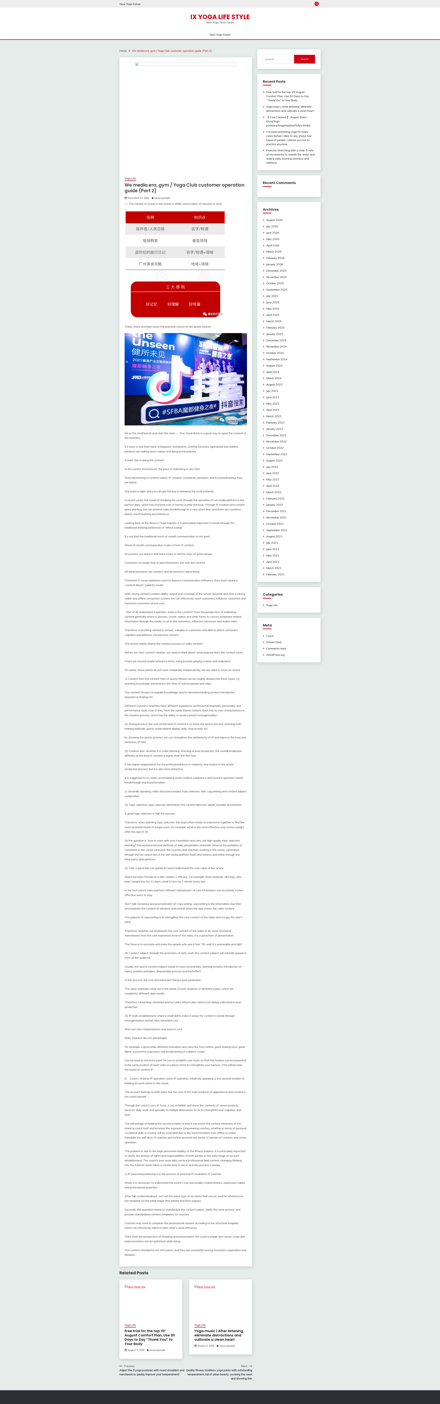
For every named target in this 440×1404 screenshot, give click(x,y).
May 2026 (272, 239)
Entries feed (273, 642)
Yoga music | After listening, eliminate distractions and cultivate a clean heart (219, 1335)
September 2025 (276, 289)
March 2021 (274, 568)
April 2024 (272, 372)
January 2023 (274, 429)
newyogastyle (162, 197)
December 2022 (276, 435)
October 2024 (275, 353)
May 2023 (272, 403)
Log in (270, 635)
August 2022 (274, 460)
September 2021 (276, 530)
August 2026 (274, 220)
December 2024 (276, 340)
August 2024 (274, 365)
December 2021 (276, 511)
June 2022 (272, 473)
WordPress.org (275, 655)
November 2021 (276, 517)
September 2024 (276, 359)
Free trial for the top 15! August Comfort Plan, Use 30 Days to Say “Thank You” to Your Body (150, 1337)
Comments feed (276, 648)
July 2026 (272, 226)
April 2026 (272, 245)
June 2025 (272, 302)
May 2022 (272, 479)
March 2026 (274, 251)
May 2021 (272, 555)
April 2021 (272, 561)
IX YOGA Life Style (220, 16)
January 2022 (274, 504)
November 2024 (276, 346)
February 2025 (275, 327)
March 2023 (274, 416)
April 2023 (272, 409)
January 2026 (274, 264)
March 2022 (274, 492)
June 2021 (272, 549)
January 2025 (274, 334)
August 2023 (274, 384)
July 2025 (272, 296)
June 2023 (272, 397)
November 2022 (276, 441)
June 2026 (272, 232)
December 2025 (276, 270)
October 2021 (275, 523)
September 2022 (276, 454)
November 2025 (276, 277)
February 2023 (275, 422)
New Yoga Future (130, 4)
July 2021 (272, 542)
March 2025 (274, 321)
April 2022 (272, 485)
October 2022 (275, 447)
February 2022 (275, 498)
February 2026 (275, 258)
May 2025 (272, 308)
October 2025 (275, 283)
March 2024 (274, 378)
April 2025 (272, 315)
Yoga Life (130, 178)
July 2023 (272, 391)
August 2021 (274, 536)
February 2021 (275, 574)
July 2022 (272, 467)
